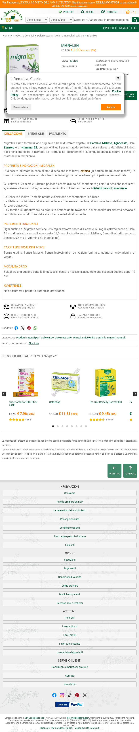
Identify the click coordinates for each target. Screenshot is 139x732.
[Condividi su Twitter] (22, 327)
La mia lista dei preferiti (70, 652)
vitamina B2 (29, 147)
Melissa (107, 143)
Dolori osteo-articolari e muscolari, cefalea (60, 35)
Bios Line (74, 61)
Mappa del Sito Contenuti (87, 728)
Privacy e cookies (69, 519)
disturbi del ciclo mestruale (109, 188)
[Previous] (4, 394)
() (133, 12)
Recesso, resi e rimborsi (70, 603)
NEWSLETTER (128, 28)
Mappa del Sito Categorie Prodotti (56, 728)
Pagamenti (70, 568)
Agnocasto (120, 143)
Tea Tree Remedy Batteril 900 (105, 402)
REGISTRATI (112, 12)
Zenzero (9, 147)
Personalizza (20, 107)
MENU (8, 28)
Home (6, 35)
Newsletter (70, 684)
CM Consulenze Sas (34, 718)
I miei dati (69, 617)
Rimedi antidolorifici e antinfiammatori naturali (99, 337)
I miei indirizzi (69, 626)
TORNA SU (130, 473)
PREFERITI (68, 12)
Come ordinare (70, 585)
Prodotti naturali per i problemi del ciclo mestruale (43, 337)
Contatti (69, 675)
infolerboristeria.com (78, 718)
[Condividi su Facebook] (16, 327)
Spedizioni (69, 559)
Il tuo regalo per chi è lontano (70, 536)
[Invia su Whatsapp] (35, 327)
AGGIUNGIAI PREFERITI (130, 95)
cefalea (85, 171)
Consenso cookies (70, 527)
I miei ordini (69, 635)
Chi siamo (69, 493)
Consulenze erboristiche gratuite (70, 667)
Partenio (95, 143)
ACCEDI (89, 12)
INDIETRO (114, 473)
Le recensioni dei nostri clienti (69, 510)
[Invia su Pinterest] (29, 327)
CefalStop (54, 402)
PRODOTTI (110, 28)
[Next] (135, 394)
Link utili (69, 545)
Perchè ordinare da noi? (69, 501)
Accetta (110, 107)
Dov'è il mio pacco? (69, 594)
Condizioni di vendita (69, 577)
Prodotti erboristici (23, 35)
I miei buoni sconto (69, 643)
